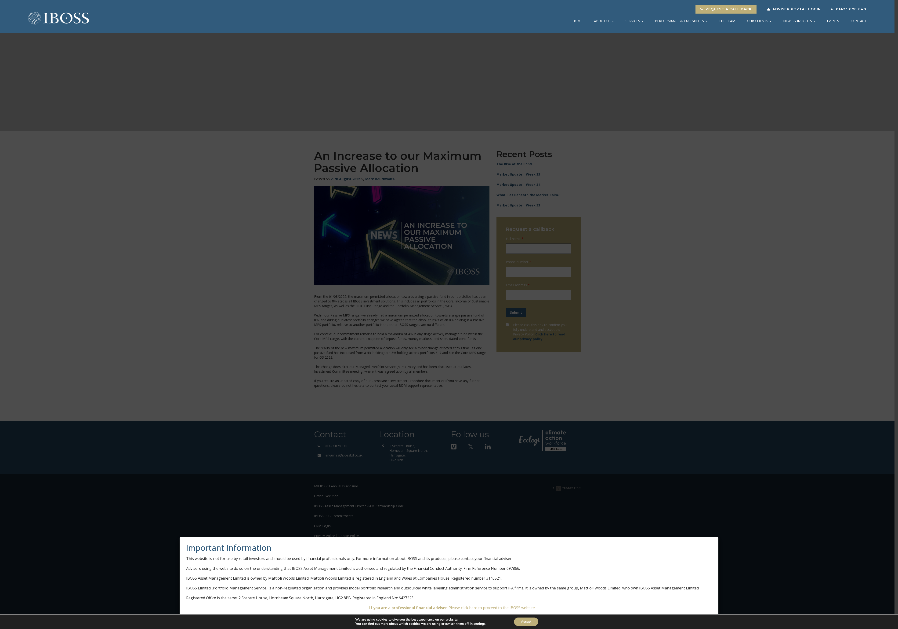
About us (603, 21)
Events (833, 21)
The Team (727, 21)
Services (633, 21)
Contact (858, 21)
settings (479, 624)
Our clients (758, 21)
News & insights (798, 21)
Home (577, 21)
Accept (526, 621)
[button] (726, 9)
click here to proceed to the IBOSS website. (498, 607)
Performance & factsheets (680, 21)
